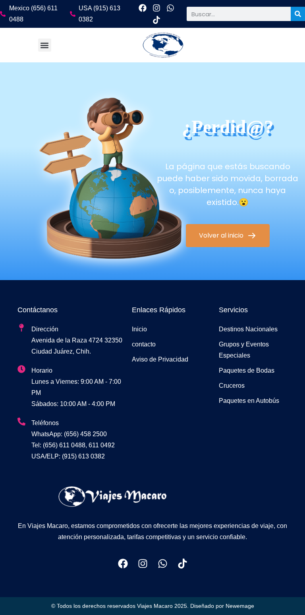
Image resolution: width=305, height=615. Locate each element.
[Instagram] (156, 8)
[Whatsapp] (170, 8)
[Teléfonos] (21, 421)
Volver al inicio (222, 235)
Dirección (44, 329)
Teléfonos (45, 423)
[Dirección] (21, 328)
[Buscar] (298, 14)
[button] (44, 45)
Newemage (240, 606)
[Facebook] (143, 8)
